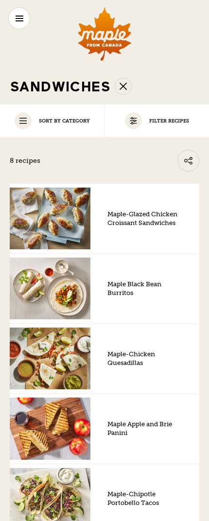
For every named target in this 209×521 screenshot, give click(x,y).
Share (188, 161)
